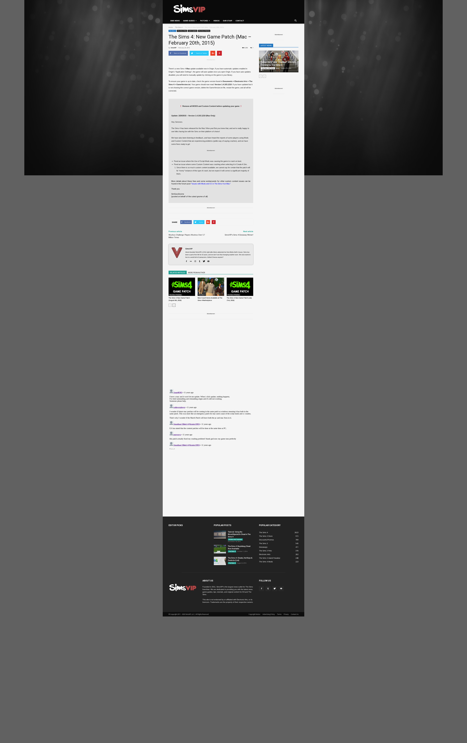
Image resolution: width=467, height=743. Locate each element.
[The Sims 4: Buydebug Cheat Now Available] (220, 549)
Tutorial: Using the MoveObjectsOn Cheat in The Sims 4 (239, 534)
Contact (240, 20)
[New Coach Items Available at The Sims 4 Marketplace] (211, 287)
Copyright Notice (254, 614)
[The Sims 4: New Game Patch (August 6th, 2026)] (182, 287)
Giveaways (263, 547)
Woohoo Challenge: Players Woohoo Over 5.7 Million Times (187, 236)
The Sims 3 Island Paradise (269, 558)
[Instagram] (196, 261)
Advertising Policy (269, 614)
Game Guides (189, 20)
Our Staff (227, 20)
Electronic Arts (264, 554)
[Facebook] (187, 261)
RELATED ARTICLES (177, 273)
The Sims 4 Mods (266, 561)
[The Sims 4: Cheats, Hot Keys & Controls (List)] (220, 561)
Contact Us (294, 614)
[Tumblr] (200, 261)
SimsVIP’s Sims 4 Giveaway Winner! (239, 235)
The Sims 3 (263, 543)
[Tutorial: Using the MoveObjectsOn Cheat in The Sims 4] (220, 535)
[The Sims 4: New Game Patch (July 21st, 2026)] (240, 287)
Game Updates (192, 31)
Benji (278, 68)
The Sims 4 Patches (204, 31)
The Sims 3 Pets (265, 551)
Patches (204, 20)
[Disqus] (211, 355)
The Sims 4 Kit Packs (267, 68)
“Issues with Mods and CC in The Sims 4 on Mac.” (211, 184)
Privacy (286, 614)
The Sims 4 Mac (182, 31)
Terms (279, 614)
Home (171, 27)
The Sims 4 (172, 31)
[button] (295, 21)
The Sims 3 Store (266, 536)
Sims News (175, 20)
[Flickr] (192, 261)
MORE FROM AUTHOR (196, 273)
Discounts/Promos (266, 540)
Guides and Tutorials (235, 539)
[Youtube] (209, 261)
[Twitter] (205, 261)
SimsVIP (173, 48)
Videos (216, 20)
